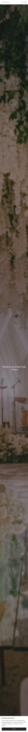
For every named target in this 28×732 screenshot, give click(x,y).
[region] (14, 724)
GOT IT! (14, 729)
